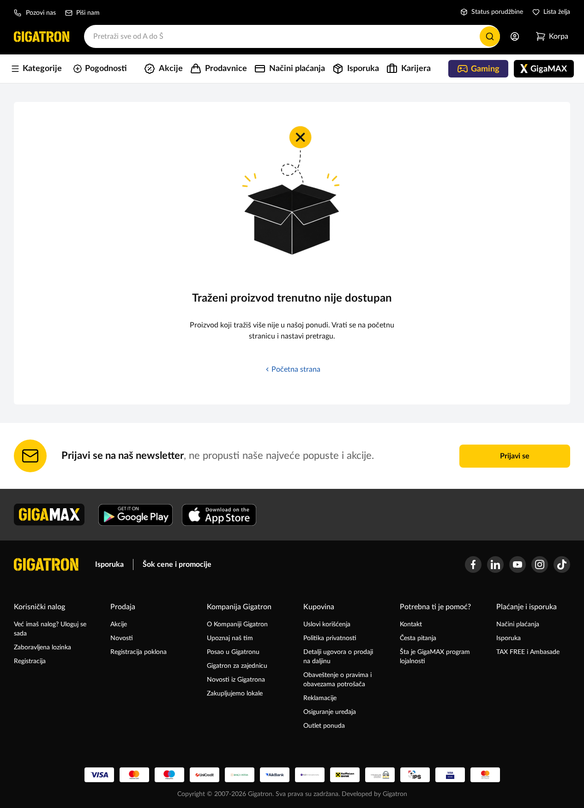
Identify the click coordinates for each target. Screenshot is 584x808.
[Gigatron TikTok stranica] (562, 564)
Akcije (118, 624)
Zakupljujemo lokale (235, 693)
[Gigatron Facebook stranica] (473, 564)
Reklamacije (320, 698)
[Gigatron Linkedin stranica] (495, 564)
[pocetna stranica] (46, 564)
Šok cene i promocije (177, 564)
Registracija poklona (138, 652)
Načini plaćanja (517, 624)
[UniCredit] (204, 774)
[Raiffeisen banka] (345, 774)
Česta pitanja (418, 638)
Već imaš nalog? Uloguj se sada (50, 629)
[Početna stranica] (41, 36)
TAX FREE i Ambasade (528, 652)
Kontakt (411, 624)
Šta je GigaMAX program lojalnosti (435, 657)
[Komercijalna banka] (310, 774)
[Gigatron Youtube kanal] (517, 564)
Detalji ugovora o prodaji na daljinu (338, 657)
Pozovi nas (41, 13)
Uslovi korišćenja (326, 624)
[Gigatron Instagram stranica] (539, 564)
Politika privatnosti (329, 638)
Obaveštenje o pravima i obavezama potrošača (337, 680)
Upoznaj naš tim (230, 638)
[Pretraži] (490, 36)
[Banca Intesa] (239, 774)
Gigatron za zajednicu (237, 666)
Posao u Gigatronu (233, 652)
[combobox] (292, 36)
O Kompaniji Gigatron (237, 624)
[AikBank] (274, 774)
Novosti (121, 638)
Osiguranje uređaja (329, 712)
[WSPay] (380, 774)
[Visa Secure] (450, 774)
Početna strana (295, 369)
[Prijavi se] (515, 36)
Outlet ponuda (324, 726)
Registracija (30, 661)
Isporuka (109, 564)
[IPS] (415, 774)
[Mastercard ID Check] (485, 774)
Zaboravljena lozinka (42, 647)
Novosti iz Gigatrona (236, 680)
